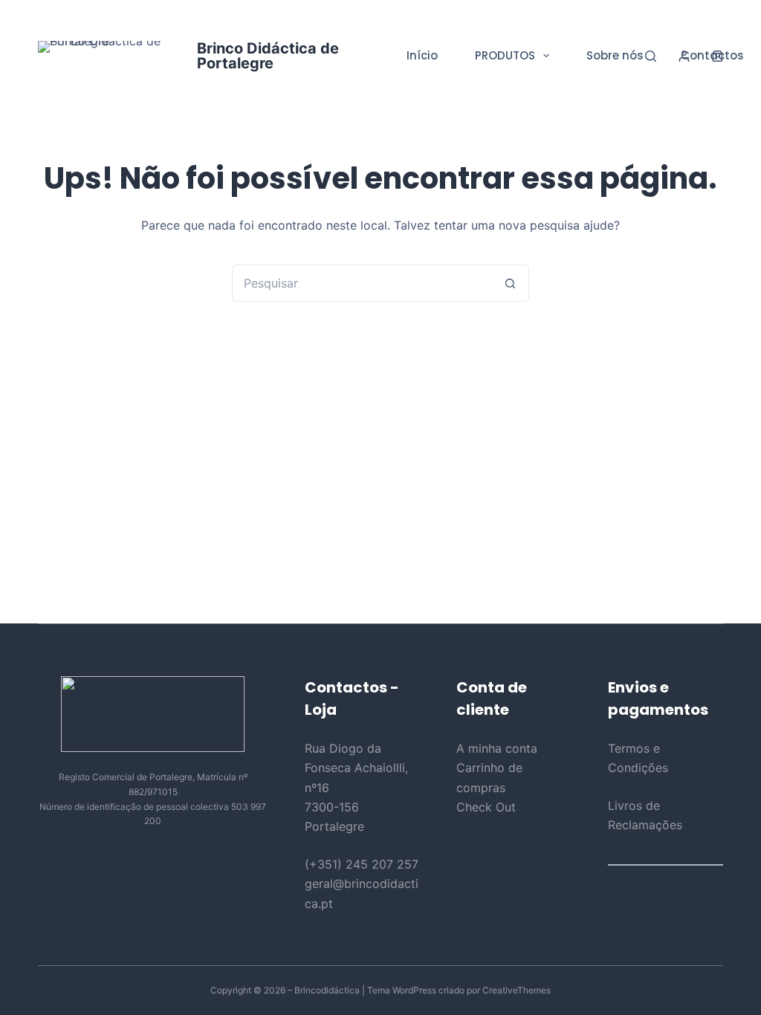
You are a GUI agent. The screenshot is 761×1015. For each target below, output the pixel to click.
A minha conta (496, 748)
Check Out (486, 807)
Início (422, 55)
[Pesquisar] (650, 56)
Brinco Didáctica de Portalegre (268, 55)
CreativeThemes (516, 990)
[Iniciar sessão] (684, 56)
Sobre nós (615, 55)
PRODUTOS (505, 55)
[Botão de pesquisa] (510, 283)
